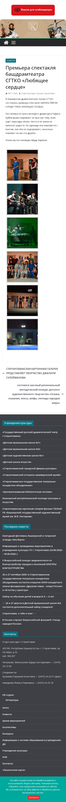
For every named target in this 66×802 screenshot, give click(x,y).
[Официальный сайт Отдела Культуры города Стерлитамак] (33, 21)
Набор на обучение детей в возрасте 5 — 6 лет (28, 596)
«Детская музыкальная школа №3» (21, 449)
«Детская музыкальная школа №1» (21, 442)
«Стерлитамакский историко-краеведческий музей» (31, 474)
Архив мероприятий (13, 720)
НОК (4, 757)
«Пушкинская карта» (13, 769)
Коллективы (9, 727)
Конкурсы (7, 733)
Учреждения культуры (14, 750)
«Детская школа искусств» (16, 462)
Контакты (7, 763)
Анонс (5, 707)
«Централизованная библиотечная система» (27, 491)
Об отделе (8, 694)
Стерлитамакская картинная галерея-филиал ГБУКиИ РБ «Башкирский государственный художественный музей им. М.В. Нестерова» (32, 512)
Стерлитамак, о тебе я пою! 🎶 (19, 613)
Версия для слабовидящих (36, 9)
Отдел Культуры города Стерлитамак (38, 93)
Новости (11, 61)
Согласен (34, 797)
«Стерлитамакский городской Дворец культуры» (29, 468)
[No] (62, 789)
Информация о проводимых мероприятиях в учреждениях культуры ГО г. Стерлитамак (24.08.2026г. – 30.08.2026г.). (32, 550)
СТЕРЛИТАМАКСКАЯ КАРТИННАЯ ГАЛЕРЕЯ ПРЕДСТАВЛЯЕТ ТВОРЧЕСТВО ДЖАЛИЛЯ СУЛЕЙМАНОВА (32, 373)
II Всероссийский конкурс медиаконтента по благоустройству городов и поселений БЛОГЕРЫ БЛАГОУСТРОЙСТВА (29, 564)
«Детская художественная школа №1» (23, 455)
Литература (12, 700)
